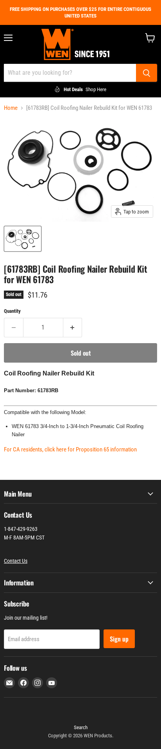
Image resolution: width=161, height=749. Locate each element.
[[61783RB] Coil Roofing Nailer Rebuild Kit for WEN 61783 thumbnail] (22, 238)
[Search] (146, 73)
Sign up (119, 638)
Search (81, 727)
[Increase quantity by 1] (72, 327)
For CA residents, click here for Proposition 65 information (70, 449)
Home (11, 108)
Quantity (12, 311)
